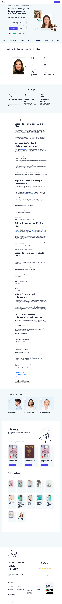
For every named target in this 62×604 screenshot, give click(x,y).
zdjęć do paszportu (24, 149)
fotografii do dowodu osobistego (28, 193)
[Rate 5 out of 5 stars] (50, 568)
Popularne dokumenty (11, 477)
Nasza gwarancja (19, 590)
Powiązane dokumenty (20, 477)
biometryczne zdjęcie (30, 230)
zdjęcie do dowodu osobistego (23, 361)
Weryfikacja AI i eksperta (20, 589)
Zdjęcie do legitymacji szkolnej (29, 503)
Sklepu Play (31, 357)
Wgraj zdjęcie (13, 28)
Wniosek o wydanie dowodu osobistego (21, 207)
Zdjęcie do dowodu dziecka (12, 590)
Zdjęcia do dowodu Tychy (20, 376)
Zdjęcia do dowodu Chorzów (20, 370)
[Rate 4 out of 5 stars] (47, 568)
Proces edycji (38, 589)
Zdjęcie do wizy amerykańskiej (30, 488)
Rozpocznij (12, 464)
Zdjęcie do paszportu (11, 589)
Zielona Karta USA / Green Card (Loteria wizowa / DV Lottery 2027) (21, 489)
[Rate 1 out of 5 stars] (40, 568)
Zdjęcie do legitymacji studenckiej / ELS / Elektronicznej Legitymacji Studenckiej (21, 505)
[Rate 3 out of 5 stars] (45, 568)
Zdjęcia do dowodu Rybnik (20, 372)
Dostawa (18, 592)
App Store (35, 357)
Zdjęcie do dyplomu (10, 519)
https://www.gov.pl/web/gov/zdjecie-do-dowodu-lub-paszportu (23, 380)
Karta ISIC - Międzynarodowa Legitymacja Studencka (49, 504)
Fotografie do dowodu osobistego (20, 335)
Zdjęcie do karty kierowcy (49, 488)
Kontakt (37, 592)
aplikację (26, 357)
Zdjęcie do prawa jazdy (12, 488)
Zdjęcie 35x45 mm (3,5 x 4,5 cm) (21, 519)
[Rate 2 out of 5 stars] (42, 568)
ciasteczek (8, 602)
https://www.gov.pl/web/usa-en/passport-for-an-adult (22, 381)
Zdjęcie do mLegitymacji (11, 594)
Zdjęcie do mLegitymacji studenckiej (39, 503)
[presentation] (31, 302)
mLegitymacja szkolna (11, 503)
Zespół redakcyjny (38, 590)
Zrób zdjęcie (21, 28)
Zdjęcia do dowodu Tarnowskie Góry (22, 374)
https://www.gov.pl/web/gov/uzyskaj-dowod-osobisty (22, 382)
